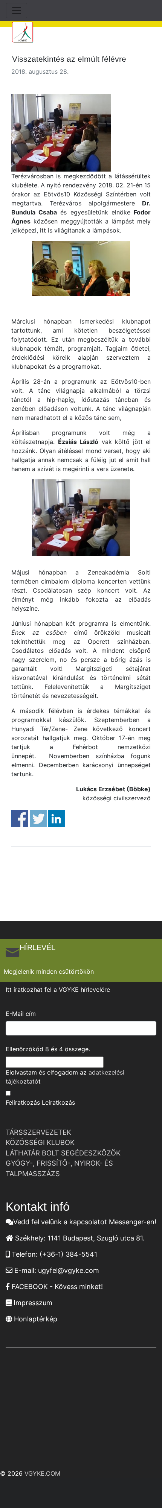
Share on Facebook (19, 818)
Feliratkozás (23, 1102)
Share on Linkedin (56, 818)
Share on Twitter (38, 818)
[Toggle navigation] (16, 10)
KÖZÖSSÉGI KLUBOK (40, 1142)
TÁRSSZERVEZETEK (38, 1132)
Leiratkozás (58, 1102)
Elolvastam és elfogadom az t (65, 1077)
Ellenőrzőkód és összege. (48, 1049)
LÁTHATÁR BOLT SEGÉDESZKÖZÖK (63, 1153)
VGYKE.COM (42, 1473)
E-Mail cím (21, 1013)
